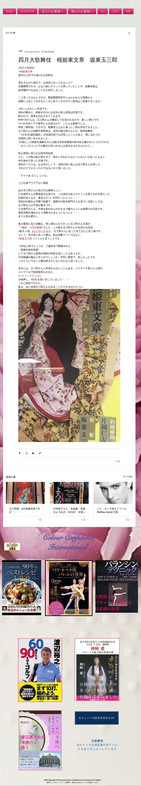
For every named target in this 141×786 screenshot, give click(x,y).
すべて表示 (128, 477)
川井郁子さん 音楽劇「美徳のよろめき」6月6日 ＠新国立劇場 (69, 510)
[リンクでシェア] (40, 453)
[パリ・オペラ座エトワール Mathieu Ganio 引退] (113, 493)
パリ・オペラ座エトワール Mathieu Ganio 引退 (113, 510)
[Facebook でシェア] (19, 453)
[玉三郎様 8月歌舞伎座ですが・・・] (25, 493)
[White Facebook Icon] (131, 535)
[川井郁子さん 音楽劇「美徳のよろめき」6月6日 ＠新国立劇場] (69, 493)
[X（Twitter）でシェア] (26, 453)
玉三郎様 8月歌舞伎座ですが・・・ (24, 510)
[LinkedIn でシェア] (33, 453)
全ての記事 (10, 33)
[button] (129, 33)
